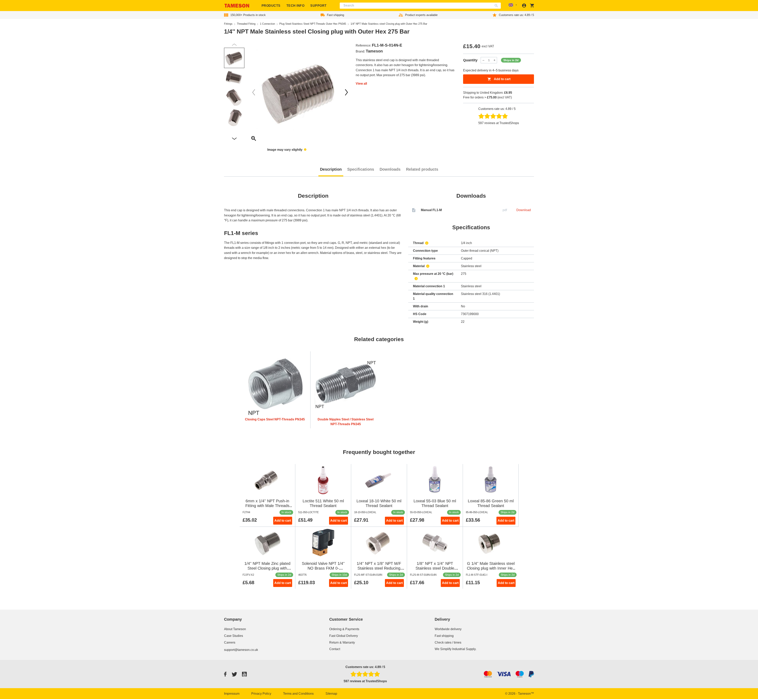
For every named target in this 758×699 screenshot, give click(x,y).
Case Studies (233, 635)
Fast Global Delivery (343, 635)
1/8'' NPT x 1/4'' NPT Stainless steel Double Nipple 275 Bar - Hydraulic (435, 568)
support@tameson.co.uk (241, 649)
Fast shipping (444, 635)
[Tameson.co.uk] (237, 5)
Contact (334, 649)
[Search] (497, 6)
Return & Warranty (342, 642)
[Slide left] (346, 92)
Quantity (470, 60)
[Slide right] (253, 92)
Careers (229, 642)
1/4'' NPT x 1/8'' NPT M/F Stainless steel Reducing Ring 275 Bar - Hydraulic (379, 568)
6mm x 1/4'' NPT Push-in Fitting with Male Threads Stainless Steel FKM (267, 506)
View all (361, 83)
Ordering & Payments (344, 629)
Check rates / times (448, 642)
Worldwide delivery (448, 629)
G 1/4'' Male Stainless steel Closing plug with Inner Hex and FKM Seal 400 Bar (491, 568)
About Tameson (235, 629)
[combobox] (420, 6)
